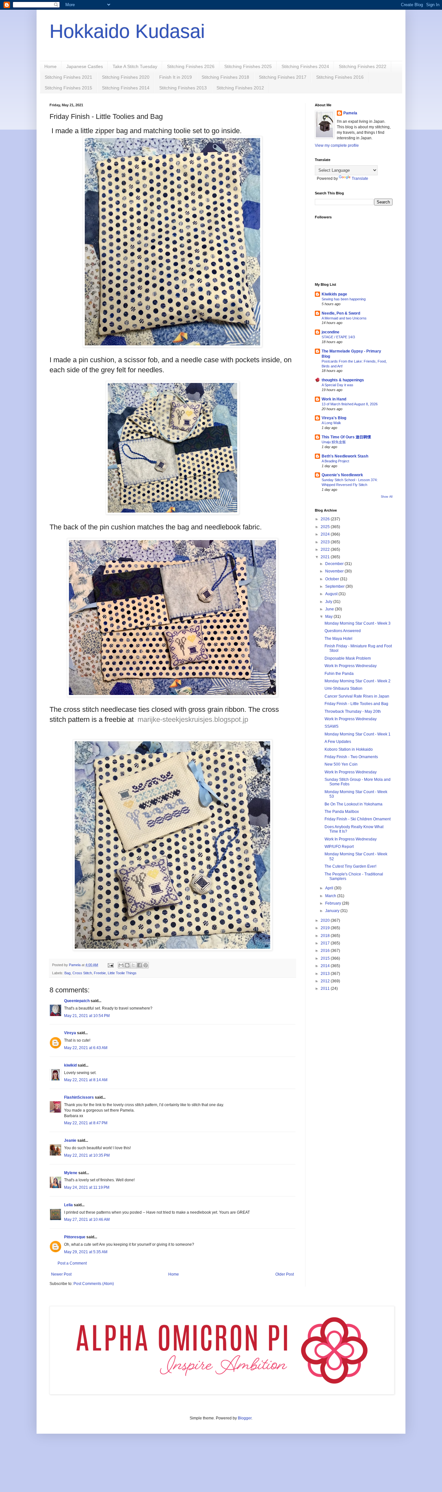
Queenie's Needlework (342, 475)
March (331, 896)
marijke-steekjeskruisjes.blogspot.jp (193, 719)
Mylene (70, 1173)
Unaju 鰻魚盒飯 (334, 442)
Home (50, 66)
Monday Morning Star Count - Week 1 (358, 734)
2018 (326, 935)
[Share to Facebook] (139, 965)
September (335, 586)
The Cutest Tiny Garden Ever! (350, 866)
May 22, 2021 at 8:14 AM (85, 1080)
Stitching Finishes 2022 (362, 66)
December (335, 563)
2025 (326, 527)
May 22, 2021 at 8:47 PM (85, 1123)
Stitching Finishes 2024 (305, 66)
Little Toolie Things (122, 973)
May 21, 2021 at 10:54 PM (87, 1015)
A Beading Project (335, 461)
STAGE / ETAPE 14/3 (338, 337)
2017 (326, 943)
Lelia (68, 1205)
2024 (326, 534)
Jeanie (70, 1140)
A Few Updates (338, 741)
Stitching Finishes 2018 (225, 77)
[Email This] (121, 965)
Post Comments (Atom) (93, 1283)
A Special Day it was (337, 385)
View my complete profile (337, 145)
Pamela (350, 113)
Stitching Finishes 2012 (240, 87)
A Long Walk (331, 423)
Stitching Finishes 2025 (248, 66)
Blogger (244, 1418)
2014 (326, 966)
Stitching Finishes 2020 (125, 77)
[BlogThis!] (127, 965)
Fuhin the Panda (339, 673)
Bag (67, 973)
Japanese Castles (84, 66)
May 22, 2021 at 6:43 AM (85, 1048)
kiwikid (70, 1065)
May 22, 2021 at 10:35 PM (87, 1155)
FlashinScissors (79, 1097)
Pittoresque (74, 1237)
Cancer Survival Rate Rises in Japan (357, 696)
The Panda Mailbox (342, 811)
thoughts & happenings (343, 380)
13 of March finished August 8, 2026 (350, 404)
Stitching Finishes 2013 (183, 87)
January (332, 910)
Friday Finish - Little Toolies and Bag (356, 703)
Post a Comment (72, 1263)
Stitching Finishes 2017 (282, 77)
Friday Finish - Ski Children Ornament (358, 819)
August (331, 594)
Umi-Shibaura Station (343, 688)
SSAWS (331, 726)
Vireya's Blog (334, 418)
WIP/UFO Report (339, 846)
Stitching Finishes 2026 (191, 66)
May (329, 616)
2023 (326, 542)
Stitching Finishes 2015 (68, 87)
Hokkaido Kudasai (127, 31)
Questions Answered (343, 631)
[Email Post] (110, 965)
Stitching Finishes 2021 (68, 77)
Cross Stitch (82, 973)
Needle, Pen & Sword (341, 313)
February (333, 903)
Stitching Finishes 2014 (125, 87)
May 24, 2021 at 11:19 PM (86, 1187)
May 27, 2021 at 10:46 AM (87, 1219)
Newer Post (61, 1274)
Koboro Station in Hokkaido (349, 749)
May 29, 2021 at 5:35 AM (85, 1252)
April (329, 888)
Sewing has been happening (344, 299)
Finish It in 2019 (175, 77)
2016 (326, 950)
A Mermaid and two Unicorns (344, 318)
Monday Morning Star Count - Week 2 (358, 681)
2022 (326, 549)
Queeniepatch (77, 1001)
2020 (326, 920)
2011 (326, 988)
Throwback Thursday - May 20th (353, 711)
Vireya (70, 1033)
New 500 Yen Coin (341, 764)
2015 (326, 958)
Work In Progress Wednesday (351, 666)
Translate (360, 178)
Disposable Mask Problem (348, 658)
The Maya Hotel (338, 638)
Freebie (100, 973)
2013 (326, 973)
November (335, 571)
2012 (326, 981)
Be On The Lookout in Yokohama (353, 804)
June (330, 609)
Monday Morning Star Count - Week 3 (358, 623)
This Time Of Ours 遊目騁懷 (346, 437)
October (332, 579)
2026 (326, 519)
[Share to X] (133, 965)
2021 (326, 557)
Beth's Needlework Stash (345, 456)
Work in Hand (334, 399)
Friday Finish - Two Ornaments (351, 757)
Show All (386, 496)
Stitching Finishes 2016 (340, 77)
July (329, 601)
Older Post (284, 1274)
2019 (326, 928)
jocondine (330, 332)
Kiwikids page (334, 294)
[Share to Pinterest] (145, 965)
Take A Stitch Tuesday (135, 66)
